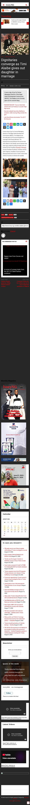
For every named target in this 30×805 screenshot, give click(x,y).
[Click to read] (15, 252)
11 (8, 528)
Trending (6, 16)
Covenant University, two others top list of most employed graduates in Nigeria (23, 284)
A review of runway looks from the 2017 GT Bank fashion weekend (14, 271)
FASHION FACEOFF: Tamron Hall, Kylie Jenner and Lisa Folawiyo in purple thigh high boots (15, 106)
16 (25, 528)
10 (4, 528)
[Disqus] (15, 309)
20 (15, 529)
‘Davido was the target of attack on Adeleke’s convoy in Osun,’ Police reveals (18, 22)
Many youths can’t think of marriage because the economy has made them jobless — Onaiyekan (14, 618)
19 (11, 529)
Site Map (11, 800)
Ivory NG (10, 5)
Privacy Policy (17, 800)
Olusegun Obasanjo (21, 147)
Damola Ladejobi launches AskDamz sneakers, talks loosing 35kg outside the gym (15, 112)
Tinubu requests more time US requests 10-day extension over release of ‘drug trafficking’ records (15, 573)
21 (18, 529)
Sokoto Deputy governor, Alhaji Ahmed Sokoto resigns (5, 284)
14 (18, 528)
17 (4, 529)
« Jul (4, 535)
